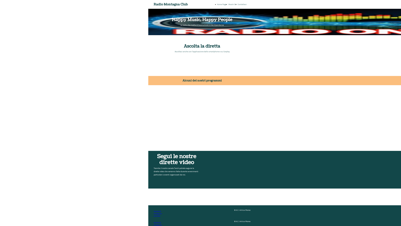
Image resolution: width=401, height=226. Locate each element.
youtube (157, 216)
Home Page (222, 4)
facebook (157, 223)
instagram (158, 214)
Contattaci (242, 4)
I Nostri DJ (232, 4)
